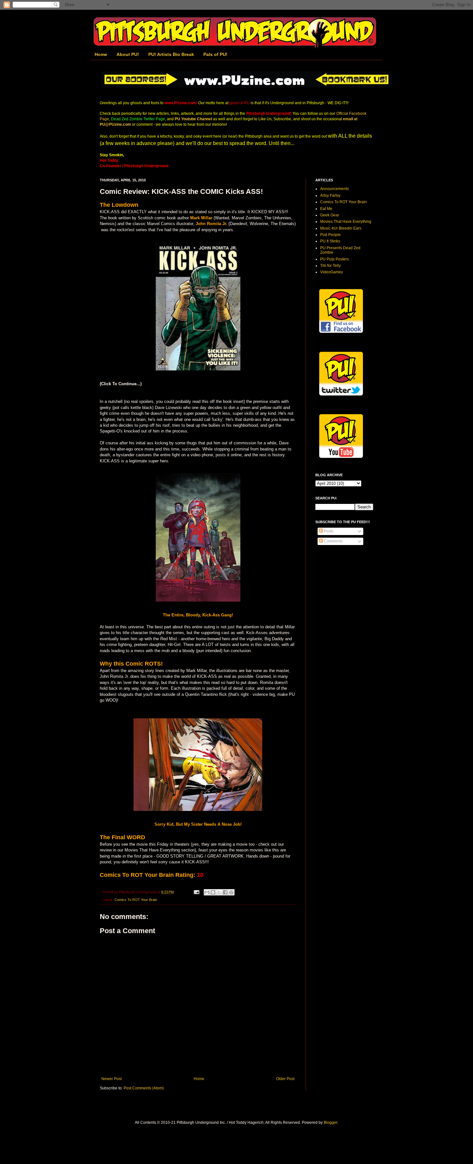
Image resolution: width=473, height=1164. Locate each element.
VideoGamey (331, 272)
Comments (333, 541)
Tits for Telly (330, 265)
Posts (328, 531)
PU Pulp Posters (334, 259)
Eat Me (326, 208)
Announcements (334, 188)
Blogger (330, 1122)
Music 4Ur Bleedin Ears (340, 228)
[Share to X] (219, 892)
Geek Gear (329, 215)
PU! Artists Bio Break (171, 54)
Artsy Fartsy (330, 195)
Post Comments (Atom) (144, 1088)
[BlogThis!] (213, 892)
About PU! (127, 54)
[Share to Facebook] (225, 892)
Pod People (330, 234)
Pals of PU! (215, 54)
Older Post (285, 1079)
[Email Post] (196, 892)
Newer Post (111, 1079)
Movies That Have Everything (345, 221)
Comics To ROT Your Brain (136, 900)
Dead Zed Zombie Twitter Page (138, 119)
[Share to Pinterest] (231, 892)
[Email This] (207, 892)
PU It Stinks (330, 241)
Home (101, 54)
